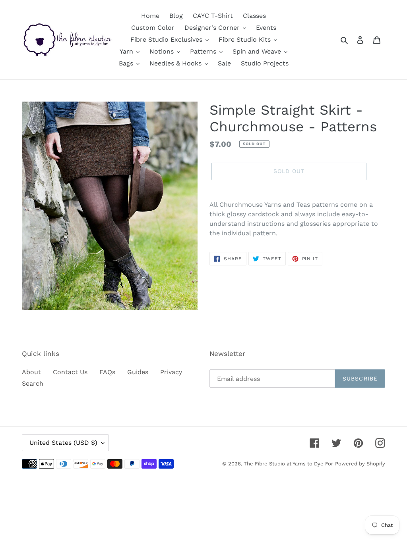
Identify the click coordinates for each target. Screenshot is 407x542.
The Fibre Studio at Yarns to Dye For (288, 464)
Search (32, 383)
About (31, 372)
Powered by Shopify (360, 464)
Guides (137, 372)
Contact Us (70, 372)
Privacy (171, 372)
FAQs (107, 372)
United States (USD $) (63, 442)
